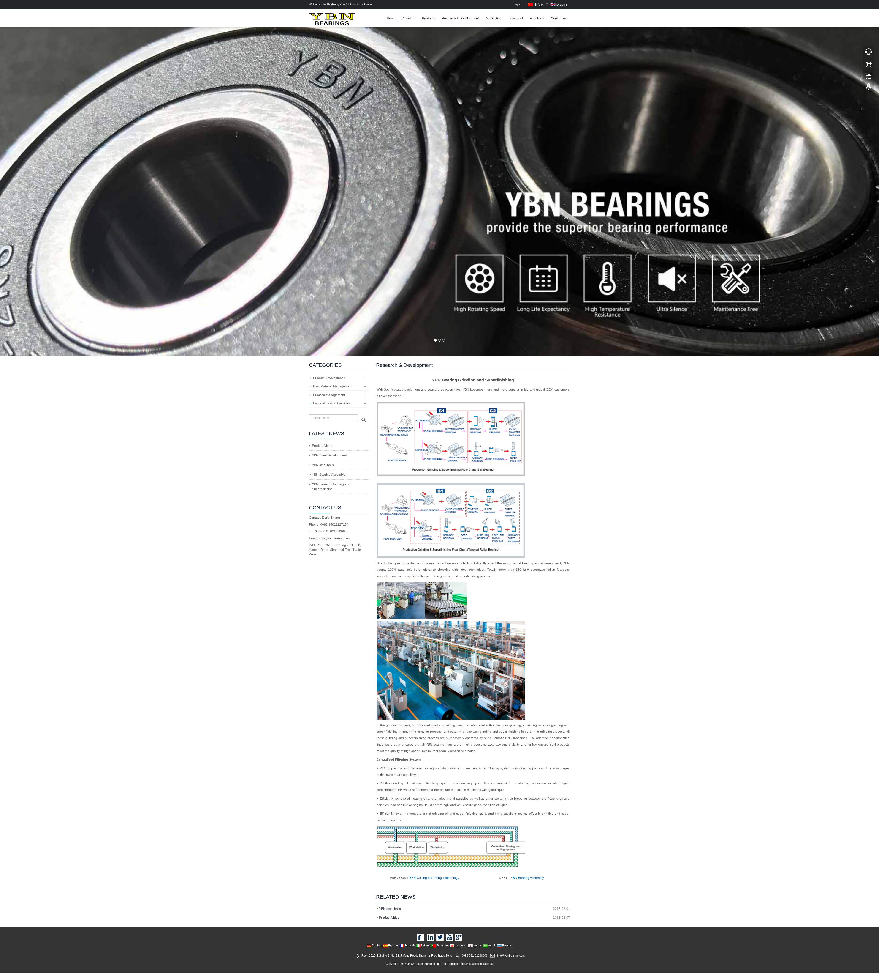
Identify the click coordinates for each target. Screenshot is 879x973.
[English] (559, 4)
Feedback (537, 18)
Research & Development (460, 18)
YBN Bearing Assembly (527, 878)
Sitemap (488, 963)
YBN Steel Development (329, 455)
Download (515, 18)
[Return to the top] (868, 87)
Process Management (329, 395)
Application (494, 18)
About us (408, 18)
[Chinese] (536, 4)
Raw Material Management (332, 386)
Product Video (389, 917)
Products (428, 18)
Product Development (329, 378)
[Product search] (363, 420)
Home (391, 18)
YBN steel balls (390, 908)
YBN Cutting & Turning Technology (434, 878)
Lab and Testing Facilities (331, 403)
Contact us (559, 18)
